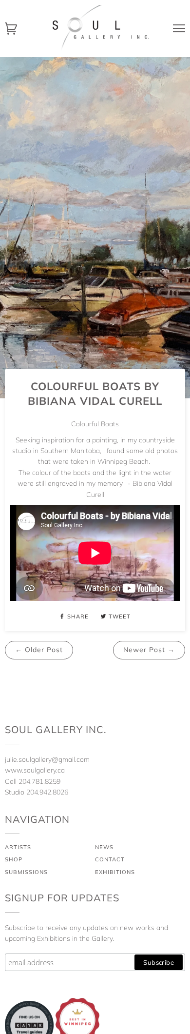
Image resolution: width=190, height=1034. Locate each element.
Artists (18, 847)
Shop (13, 859)
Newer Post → (149, 649)
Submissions (26, 872)
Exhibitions (115, 872)
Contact (110, 859)
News (104, 847)
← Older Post (39, 649)
